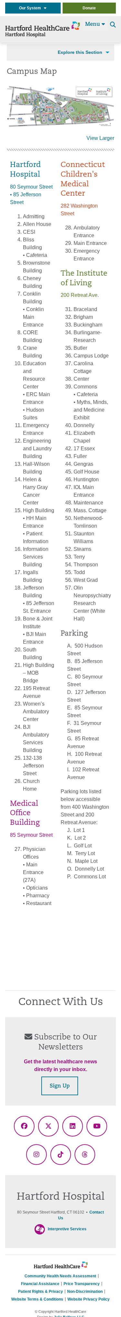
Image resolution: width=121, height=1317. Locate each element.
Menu (93, 24)
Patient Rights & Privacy (40, 1291)
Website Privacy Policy (88, 1299)
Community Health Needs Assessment (60, 1276)
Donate (89, 8)
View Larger (100, 138)
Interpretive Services (67, 1229)
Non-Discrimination (85, 1291)
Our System (31, 8)
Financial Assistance (40, 1284)
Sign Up (60, 1086)
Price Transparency (82, 1284)
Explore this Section (80, 52)
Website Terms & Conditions (37, 1299)
